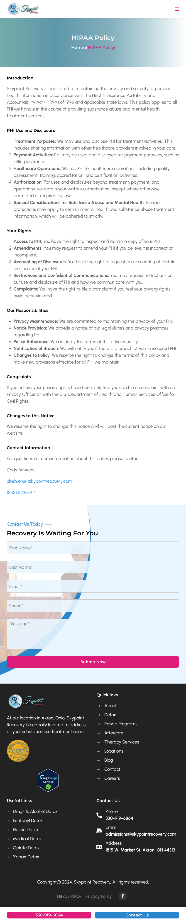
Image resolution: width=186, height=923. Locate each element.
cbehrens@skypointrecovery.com (39, 481)
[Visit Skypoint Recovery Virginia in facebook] (123, 896)
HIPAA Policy (69, 896)
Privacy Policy (99, 896)
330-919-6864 (49, 915)
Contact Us (137, 915)
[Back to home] (23, 9)
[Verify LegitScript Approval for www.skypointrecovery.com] (48, 780)
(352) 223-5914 (21, 492)
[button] (177, 9)
